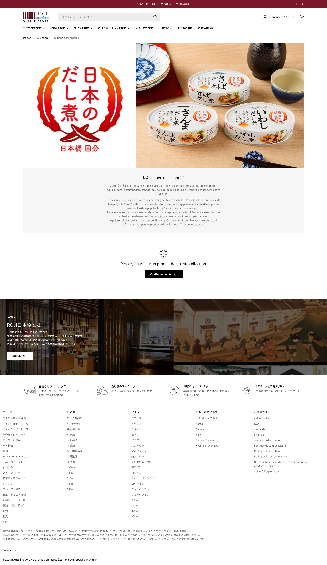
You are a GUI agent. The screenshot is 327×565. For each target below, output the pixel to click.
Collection (42, 37)
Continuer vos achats (163, 274)
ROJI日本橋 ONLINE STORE (27, 559)
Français (8, 550)
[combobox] (109, 17)
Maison (27, 37)
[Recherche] (155, 17)
